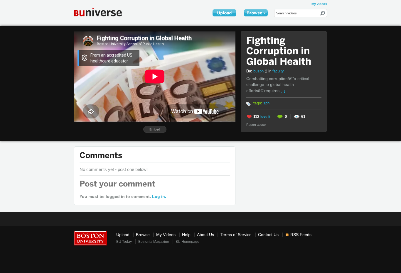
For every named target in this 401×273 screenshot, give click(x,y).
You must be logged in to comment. (123, 196)
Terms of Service (236, 235)
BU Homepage (187, 242)
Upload (122, 235)
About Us (205, 235)
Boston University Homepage (90, 237)
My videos (319, 4)
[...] (283, 91)
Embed (154, 129)
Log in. (159, 196)
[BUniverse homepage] (102, 11)
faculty (278, 71)
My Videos (166, 235)
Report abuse (256, 124)
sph (266, 103)
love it (265, 117)
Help (186, 235)
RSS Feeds (300, 235)
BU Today (124, 242)
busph (260, 71)
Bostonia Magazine (153, 242)
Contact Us (268, 235)
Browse (143, 235)
